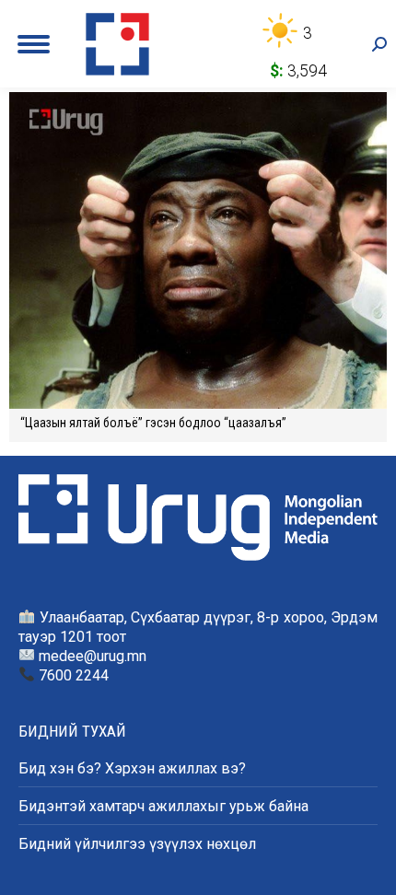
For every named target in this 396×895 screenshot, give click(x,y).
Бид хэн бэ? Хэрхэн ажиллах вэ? (132, 768)
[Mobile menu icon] (33, 44)
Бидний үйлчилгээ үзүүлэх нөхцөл (137, 844)
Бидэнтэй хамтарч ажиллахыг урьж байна (163, 806)
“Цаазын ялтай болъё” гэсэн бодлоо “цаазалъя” (153, 422)
